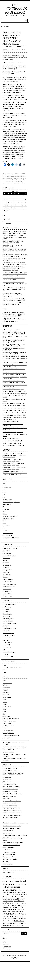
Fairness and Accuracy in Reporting (11, 502)
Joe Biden (18, 899)
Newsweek (5, 626)
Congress (20, 884)
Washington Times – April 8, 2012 (11, 438)
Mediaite (5, 511)
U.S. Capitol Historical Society (10, 817)
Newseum (5, 840)
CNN (13, 175)
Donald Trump (9, 889)
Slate (4, 714)
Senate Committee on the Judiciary (11, 845)
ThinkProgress (6, 737)
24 (8, 208)
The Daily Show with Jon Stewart (11, 537)
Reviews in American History (10, 805)
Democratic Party (13, 887)
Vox (4, 540)
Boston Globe (6, 551)
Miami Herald (6, 572)
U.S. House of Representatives (10, 859)
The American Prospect (9, 635)
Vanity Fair (5, 654)
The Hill (5, 728)
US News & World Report (9, 652)
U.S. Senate (5, 861)
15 (25, 202)
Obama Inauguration (8, 872)
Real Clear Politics (7, 706)
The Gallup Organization (9, 726)
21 (22, 205)
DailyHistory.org (7, 777)
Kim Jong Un (16, 178)
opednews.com (6, 526)
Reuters (5, 530)
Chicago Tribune (7, 553)
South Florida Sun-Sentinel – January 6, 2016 (14, 403)
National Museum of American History (12, 838)
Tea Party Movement (17, 918)
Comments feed (7, 946)
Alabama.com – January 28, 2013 (11, 330)
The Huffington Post (8, 730)
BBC (4, 490)
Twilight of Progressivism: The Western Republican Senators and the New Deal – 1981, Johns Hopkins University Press (14, 320)
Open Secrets (6, 798)
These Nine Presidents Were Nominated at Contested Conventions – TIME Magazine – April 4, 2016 (15, 283)
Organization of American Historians (12, 801)
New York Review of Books (9, 623)
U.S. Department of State (9, 854)
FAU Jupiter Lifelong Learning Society (12, 667)
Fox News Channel (16, 892)
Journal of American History (10, 784)
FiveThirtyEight (6, 692)
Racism (21, 911)
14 (22, 202)
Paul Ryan (23, 179)
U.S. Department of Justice (9, 852)
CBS (4, 495)
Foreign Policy (6, 611)
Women (9, 925)
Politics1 (5, 702)
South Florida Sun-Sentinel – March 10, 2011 (14, 405)
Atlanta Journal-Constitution (10, 548)
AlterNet (5, 485)
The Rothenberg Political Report (11, 735)
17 (8, 205)
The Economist (6, 637)
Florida (10, 892)
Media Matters (6, 509)
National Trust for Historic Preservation (12, 794)
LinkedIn (5, 670)
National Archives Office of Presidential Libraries (15, 835)
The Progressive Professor (15, 9)
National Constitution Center (10, 791)
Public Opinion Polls (15, 911)
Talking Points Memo (8, 533)
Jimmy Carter (10, 899)
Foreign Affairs (6, 609)
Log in (4, 942)
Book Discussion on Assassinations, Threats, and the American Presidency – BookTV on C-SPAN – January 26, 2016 (14, 455)
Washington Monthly (8, 657)
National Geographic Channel (10, 516)
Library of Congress (8, 830)
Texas (24, 918)
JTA (4, 506)
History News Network (8, 752)
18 (11, 205)
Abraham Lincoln (7, 881)
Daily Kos (5, 685)
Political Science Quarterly (9, 628)
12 (15, 202)
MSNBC (5, 514)
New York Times (7, 574)
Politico (5, 699)
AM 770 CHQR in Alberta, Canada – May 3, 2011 (15, 356)
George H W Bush (15, 894)
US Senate (14, 183)
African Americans (16, 881)
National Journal (7, 697)
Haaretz (5, 560)
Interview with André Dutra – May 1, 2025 (13, 389)
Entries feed (6, 944)
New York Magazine (8, 621)
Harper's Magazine (7, 614)
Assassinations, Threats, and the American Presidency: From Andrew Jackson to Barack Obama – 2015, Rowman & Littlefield (14, 314)
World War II (21, 925)
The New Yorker (7, 645)
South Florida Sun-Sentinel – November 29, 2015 (15, 410)
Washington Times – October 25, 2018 (12, 443)
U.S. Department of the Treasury (11, 857)
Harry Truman (15, 896)
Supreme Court (7, 918)
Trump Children (6, 181)
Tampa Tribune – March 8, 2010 (11, 421)
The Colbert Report (7, 535)
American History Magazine (10, 604)
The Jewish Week (7, 591)
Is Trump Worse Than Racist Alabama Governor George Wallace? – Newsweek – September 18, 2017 (15, 250)
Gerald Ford (9, 896)
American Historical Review (9, 770)
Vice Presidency (21, 183)
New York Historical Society (10, 796)
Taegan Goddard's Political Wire (11, 718)
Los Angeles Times (7, 570)
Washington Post (7, 593)
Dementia (17, 175)
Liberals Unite (6, 695)
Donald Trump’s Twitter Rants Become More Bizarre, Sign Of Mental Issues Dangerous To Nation (15, 39)
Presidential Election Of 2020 (11, 909)
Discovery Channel (7, 499)
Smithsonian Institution (8, 847)
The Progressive (7, 647)
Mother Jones (6, 616)
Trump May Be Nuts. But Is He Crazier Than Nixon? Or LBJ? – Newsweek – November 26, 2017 (14, 289)
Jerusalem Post (6, 562)
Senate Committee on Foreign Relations (13, 842)
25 (11, 208)
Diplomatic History (7, 779)
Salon (4, 711)
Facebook (5, 665)
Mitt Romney (7, 903)
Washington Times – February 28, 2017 (12, 440)
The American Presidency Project (11, 808)
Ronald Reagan (12, 916)
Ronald (18, 49)
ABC (4, 483)
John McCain (10, 901)
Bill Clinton (13, 884)
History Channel (7, 504)
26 (15, 208)
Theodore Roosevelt (8, 920)
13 (18, 202)
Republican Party (12, 913)
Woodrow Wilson (14, 925)
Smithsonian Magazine (8, 633)
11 (11, 202)
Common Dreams (7, 683)
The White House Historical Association (12, 813)
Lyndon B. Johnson (19, 901)
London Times (6, 567)
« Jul (4, 215)
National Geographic (8, 618)
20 (18, 205)
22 (25, 205)
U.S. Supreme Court (8, 864)
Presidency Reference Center (10, 803)
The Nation (5, 640)
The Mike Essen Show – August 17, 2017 (13, 432)
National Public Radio (8, 518)
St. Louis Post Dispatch (8, 586)
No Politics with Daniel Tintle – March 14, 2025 (14, 391)
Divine (11, 959)
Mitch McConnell (7, 179)
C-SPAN (5, 492)
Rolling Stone (6, 630)
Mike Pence (23, 178)
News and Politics (8, 173)
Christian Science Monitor (9, 555)
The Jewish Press (7, 589)
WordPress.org (6, 949)
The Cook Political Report (9, 721)
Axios (4, 680)
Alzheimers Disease (21, 173)
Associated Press (7, 487)
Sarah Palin (20, 916)
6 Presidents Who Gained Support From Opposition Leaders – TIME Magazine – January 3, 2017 (15, 237)
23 (4, 208)
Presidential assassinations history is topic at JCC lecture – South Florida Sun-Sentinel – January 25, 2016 (15, 395)
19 (15, 205)
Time (4, 649)
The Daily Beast (7, 723)
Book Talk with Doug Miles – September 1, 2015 (15, 362)
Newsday (5, 577)
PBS (4, 528)
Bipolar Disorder (7, 175)
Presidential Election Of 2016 (13, 907)
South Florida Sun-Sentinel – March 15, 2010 (14, 408)
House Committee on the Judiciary (11, 828)
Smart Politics (6, 716)
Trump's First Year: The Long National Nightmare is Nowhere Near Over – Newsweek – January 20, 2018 (14, 294)
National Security (16, 179)
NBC (4, 521)
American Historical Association (11, 768)
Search (24, 933)
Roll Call (5, 709)
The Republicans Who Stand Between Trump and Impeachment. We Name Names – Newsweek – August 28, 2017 (14, 268)
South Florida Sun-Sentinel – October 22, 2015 (14, 415)
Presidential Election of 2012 (15, 905)
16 (4, 205)
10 (8, 202)
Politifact (5, 704)
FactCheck (5, 690)
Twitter (13, 181)
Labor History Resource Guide (10, 789)
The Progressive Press (8, 733)
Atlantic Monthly (7, 606)
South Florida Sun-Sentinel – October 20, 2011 (14, 413)
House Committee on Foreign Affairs (12, 826)
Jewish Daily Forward (8, 565)
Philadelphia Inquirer (8, 579)
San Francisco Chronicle (9, 582)
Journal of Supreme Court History (11, 786)
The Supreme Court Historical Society (12, 810)
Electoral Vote (6, 687)
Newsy (4, 523)
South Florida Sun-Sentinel (9, 584)
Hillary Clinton (9, 178)
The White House (7, 849)
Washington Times (7, 596)
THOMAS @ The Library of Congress (12, 815)
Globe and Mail (6, 558)
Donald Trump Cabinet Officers (14, 176)
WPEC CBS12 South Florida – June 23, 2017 (13, 445)
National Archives (7, 833)
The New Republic (7, 642)
